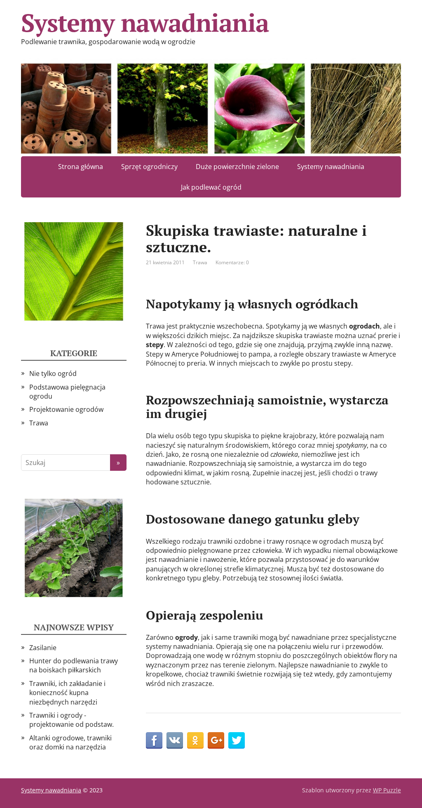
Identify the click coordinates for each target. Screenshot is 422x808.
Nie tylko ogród (53, 373)
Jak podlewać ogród (211, 187)
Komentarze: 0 (232, 262)
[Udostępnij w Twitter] (236, 740)
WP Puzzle (387, 790)
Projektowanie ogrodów (66, 409)
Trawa (200, 262)
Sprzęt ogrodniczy (149, 166)
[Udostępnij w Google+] (216, 740)
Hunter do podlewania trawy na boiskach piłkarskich (73, 665)
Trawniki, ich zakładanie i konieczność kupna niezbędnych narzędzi (67, 693)
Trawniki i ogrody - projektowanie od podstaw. (71, 720)
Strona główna (80, 166)
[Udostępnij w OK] (195, 740)
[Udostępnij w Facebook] (154, 740)
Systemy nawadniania (144, 22)
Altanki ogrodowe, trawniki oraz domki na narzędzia (70, 742)
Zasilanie (42, 647)
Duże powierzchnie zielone (237, 166)
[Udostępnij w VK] (174, 740)
